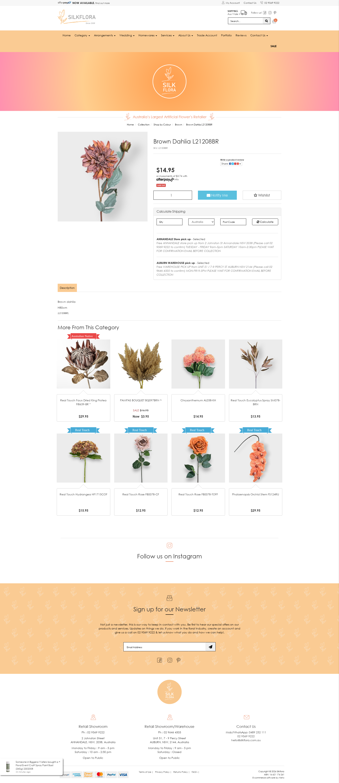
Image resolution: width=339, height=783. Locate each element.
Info (176, 179)
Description (67, 287)
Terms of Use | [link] (146, 772)
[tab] (67, 288)
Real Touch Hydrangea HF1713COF (83, 494)
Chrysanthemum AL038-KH (198, 400)
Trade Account (207, 35)
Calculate (266, 221)
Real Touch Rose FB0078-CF (140, 494)
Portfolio (226, 35)
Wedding (126, 35)
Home (67, 35)
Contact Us (250, 2)
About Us (184, 35)
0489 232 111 (257, 732)
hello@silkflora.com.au (246, 740)
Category (81, 35)
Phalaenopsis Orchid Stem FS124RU (255, 494)
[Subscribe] (210, 646)
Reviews (241, 35)
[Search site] (266, 20)
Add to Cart (83, 357)
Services (166, 35)
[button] (262, 195)
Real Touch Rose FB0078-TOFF (198, 494)
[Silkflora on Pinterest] (179, 659)
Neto (281, 777)
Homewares (147, 35)
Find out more (102, 3)
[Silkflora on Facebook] (159, 659)
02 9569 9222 (271, 2)
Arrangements (104, 35)
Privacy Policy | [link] (163, 772)
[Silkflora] (77, 15)
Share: (225, 163)
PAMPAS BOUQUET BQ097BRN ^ (141, 400)
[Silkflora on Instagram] (169, 659)
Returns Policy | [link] (181, 772)
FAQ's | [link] (195, 772)
